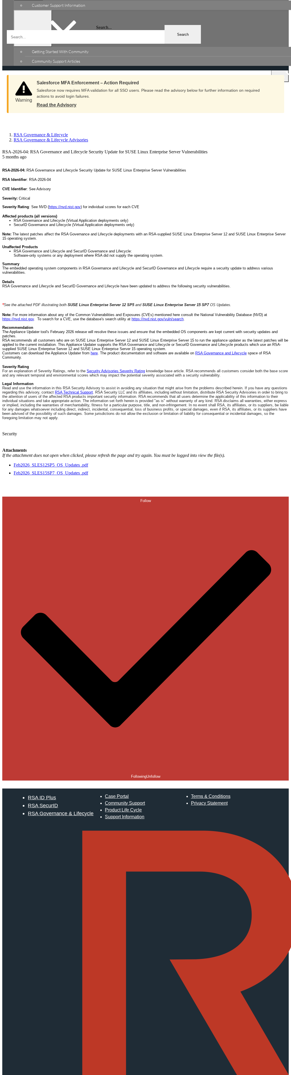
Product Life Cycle (123, 810)
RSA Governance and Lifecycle (221, 353)
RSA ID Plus (42, 797)
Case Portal (117, 796)
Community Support (125, 803)
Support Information (124, 816)
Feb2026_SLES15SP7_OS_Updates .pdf (51, 472)
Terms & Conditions (210, 796)
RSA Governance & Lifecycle (60, 813)
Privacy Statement (209, 803)
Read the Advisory (56, 105)
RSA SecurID (43, 805)
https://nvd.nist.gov (65, 207)
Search (183, 34)
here (94, 353)
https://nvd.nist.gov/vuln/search (158, 319)
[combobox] (104, 37)
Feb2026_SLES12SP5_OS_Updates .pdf (51, 465)
